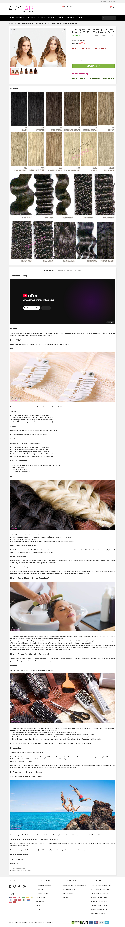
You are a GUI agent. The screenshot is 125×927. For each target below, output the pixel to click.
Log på (113, 1)
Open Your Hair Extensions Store (101, 885)
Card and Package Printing (99, 909)
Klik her (72, 7)
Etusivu (11, 23)
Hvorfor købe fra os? (69, 889)
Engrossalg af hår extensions (99, 893)
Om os (38, 905)
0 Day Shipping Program (98, 913)
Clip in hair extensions (18, 868)
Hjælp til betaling (68, 893)
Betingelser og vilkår (42, 893)
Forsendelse (39, 889)
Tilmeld (105, 1)
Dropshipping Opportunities (99, 897)
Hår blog (65, 897)
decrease (74, 60)
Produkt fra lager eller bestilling (89, 48)
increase (89, 60)
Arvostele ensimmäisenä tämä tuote (105, 35)
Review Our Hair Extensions (99, 901)
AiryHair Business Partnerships (100, 889)
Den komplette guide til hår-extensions (74, 885)
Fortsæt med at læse (17, 859)
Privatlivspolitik (40, 897)
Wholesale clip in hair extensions (21, 870)
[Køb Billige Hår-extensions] (21, 9)
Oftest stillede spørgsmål (43, 885)
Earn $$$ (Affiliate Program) (99, 905)
